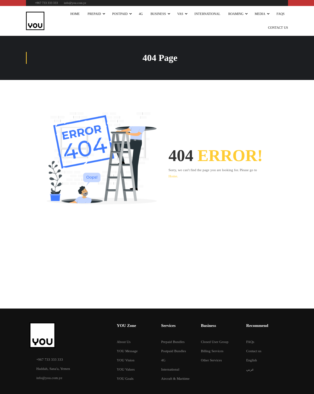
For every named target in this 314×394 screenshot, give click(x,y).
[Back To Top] (304, 386)
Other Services (211, 360)
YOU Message (127, 351)
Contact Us (278, 27)
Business (158, 14)
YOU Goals (125, 378)
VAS (180, 14)
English (251, 360)
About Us (124, 342)
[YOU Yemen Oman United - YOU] (35, 21)
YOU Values (126, 369)
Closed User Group (214, 342)
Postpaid (120, 14)
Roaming (235, 14)
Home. (173, 176)
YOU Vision (125, 360)
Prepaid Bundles (173, 342)
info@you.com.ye (75, 3)
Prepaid (94, 14)
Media (260, 14)
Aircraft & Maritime (175, 378)
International (207, 14)
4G (141, 14)
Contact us (253, 351)
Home (75, 14)
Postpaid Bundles (173, 351)
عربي (250, 369)
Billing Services (212, 351)
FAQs (281, 14)
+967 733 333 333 (46, 3)
